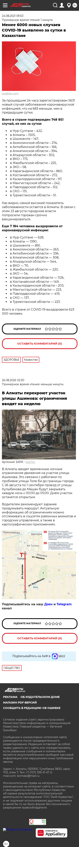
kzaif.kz (30, 462)
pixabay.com (10, 93)
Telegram (64, 604)
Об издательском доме (40, 697)
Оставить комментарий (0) (39, 343)
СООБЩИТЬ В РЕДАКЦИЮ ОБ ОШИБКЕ (31, 708)
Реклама (10, 697)
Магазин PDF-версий (20, 702)
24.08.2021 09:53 (12, 16)
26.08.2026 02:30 (13, 380)
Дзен (48, 604)
